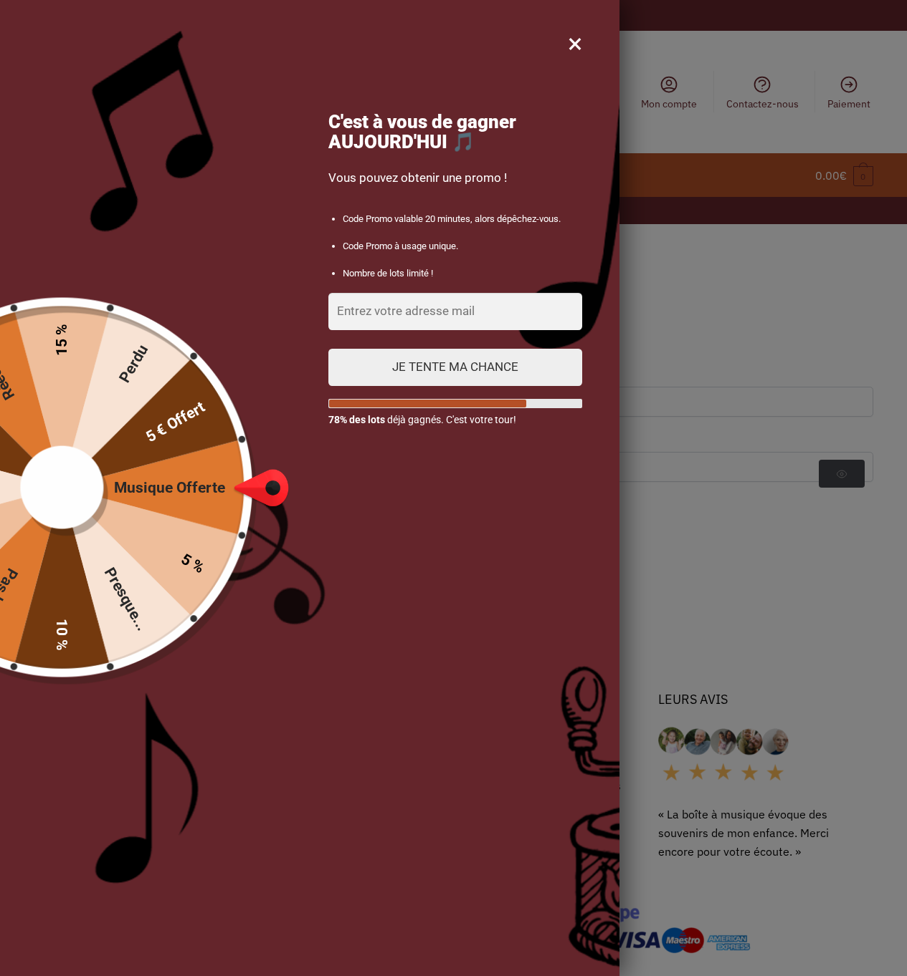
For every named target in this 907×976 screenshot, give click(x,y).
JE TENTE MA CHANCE (455, 366)
